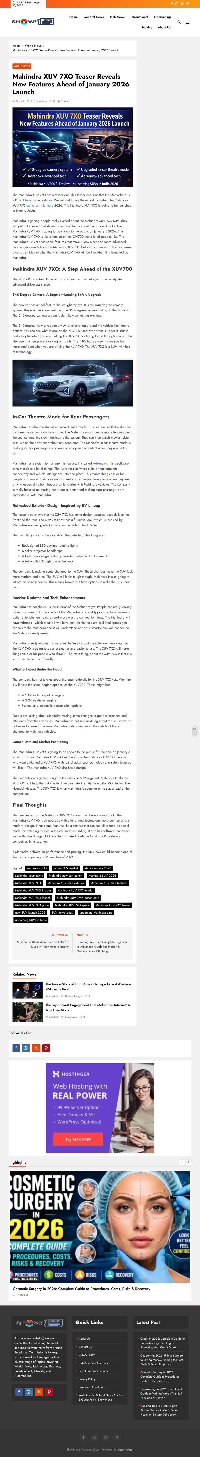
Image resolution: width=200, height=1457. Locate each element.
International (139, 17)
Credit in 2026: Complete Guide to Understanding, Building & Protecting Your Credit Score (162, 1343)
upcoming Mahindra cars (95, 912)
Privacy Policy (87, 1379)
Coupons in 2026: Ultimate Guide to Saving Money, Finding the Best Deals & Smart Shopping (161, 1359)
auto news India (37, 868)
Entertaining (162, 17)
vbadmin (54, 996)
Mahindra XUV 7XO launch (33, 898)
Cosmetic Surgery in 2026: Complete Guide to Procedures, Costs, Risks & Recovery (160, 1376)
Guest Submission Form (93, 1371)
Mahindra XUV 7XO (28, 883)
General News (94, 17)
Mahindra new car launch (65, 875)
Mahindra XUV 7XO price (32, 905)
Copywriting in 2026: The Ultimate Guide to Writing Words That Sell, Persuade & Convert (86, 1288)
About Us (164, 27)
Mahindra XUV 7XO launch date (78, 898)
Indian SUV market (66, 868)
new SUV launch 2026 (30, 912)
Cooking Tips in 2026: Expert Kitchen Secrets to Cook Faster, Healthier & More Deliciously (159, 1410)
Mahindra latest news (29, 875)
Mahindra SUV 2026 (102, 875)
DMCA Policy (87, 1355)
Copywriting (22, 1279)
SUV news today (62, 912)
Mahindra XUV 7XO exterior (65, 883)
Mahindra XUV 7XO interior (76, 890)
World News (22, 66)
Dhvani (20, 101)
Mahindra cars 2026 (97, 868)
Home (73, 17)
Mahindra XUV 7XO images (33, 890)
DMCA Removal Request (94, 1363)
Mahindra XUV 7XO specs (72, 905)
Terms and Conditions (92, 1387)
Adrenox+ (100, 463)
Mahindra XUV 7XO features (108, 883)
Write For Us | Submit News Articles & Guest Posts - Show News (101, 1397)
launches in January (39, 205)
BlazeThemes (124, 1450)
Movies (147, 27)
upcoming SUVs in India (31, 920)
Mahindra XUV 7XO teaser (113, 905)
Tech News (117, 17)
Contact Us (85, 1347)
